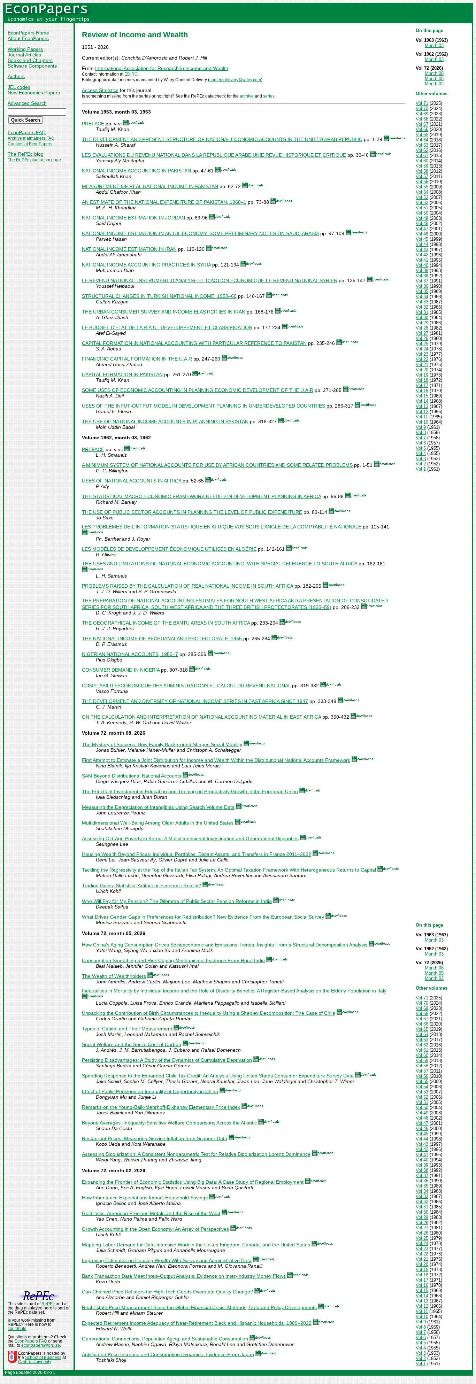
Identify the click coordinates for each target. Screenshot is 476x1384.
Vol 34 (422, 296)
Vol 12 (422, 411)
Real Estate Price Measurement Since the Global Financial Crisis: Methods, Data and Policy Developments (199, 1307)
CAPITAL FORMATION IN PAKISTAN (122, 374)
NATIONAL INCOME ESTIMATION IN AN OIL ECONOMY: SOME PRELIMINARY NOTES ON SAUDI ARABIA (200, 233)
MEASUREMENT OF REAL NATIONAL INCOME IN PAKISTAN (150, 186)
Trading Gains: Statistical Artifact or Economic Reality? (141, 885)
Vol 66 (422, 129)
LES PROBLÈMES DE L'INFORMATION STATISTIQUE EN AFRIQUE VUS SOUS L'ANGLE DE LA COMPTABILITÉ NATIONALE (221, 526)
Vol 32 (422, 307)
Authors (16, 76)
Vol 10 (422, 422)
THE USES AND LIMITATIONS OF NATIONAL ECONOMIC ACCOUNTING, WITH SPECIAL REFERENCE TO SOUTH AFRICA (219, 563)
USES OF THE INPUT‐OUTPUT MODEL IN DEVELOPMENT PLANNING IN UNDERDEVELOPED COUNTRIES (203, 406)
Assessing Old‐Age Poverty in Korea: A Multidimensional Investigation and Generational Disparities (190, 838)
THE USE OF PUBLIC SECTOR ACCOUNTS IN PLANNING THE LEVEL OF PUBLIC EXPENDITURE (192, 512)
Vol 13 (422, 406)
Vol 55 (422, 187)
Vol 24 (422, 348)
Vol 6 (421, 443)
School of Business (43, 1357)
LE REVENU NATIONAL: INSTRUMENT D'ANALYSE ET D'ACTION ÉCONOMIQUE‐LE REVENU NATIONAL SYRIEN (209, 280)
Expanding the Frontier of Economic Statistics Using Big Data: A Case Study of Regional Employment (193, 1182)
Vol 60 (422, 160)
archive (247, 96)
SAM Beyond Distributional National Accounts (131, 776)
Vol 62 (422, 150)
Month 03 (434, 45)
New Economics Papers (34, 92)
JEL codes (19, 87)
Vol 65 (422, 134)
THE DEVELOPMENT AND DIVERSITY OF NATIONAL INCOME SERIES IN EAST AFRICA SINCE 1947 (195, 701)
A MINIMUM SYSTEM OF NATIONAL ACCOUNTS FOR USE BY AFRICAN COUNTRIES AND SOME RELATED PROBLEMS (217, 465)
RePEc (48, 1304)
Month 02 (434, 83)
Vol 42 (422, 254)
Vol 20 (422, 369)
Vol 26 (422, 338)
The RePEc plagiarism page (34, 160)
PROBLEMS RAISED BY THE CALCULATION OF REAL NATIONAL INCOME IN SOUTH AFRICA (187, 586)
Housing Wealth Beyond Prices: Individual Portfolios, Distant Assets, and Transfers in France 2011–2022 (196, 854)
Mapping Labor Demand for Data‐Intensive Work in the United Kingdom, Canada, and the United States (196, 1244)
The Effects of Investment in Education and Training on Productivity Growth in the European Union (190, 791)
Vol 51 (422, 207)
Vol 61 (422, 155)
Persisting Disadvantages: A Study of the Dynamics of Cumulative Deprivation (167, 1060)
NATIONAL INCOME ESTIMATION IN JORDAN (133, 218)
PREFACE (93, 123)
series (269, 96)
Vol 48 (422, 223)
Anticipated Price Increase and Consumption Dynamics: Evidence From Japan (168, 1354)
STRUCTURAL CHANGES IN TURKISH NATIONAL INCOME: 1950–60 (159, 296)
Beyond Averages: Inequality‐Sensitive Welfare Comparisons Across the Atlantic (169, 1123)
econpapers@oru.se (40, 1345)
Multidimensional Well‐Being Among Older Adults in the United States (157, 823)
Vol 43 (422, 249)
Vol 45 (422, 239)
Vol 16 (422, 390)
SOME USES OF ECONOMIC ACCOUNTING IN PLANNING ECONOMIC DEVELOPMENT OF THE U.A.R (197, 390)
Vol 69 (422, 113)
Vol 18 (422, 380)
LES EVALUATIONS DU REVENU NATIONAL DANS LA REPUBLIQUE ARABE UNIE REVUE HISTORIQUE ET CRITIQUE (214, 155)
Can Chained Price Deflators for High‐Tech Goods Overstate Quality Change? (167, 1291)
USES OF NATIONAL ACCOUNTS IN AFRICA (131, 481)
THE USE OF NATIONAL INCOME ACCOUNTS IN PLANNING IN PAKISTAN (165, 421)
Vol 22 (422, 359)
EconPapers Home (28, 33)
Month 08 (434, 73)
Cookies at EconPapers (30, 144)
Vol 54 (422, 192)
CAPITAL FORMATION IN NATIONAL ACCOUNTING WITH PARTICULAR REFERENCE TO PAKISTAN (194, 343)
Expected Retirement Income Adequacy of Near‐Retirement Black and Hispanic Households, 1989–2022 (197, 1323)
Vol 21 (422, 364)
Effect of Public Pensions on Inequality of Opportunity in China (150, 1091)
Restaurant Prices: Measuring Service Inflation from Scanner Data (154, 1138)
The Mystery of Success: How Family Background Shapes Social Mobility (162, 744)
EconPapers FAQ (27, 132)
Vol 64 (422, 139)
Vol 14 (422, 401)
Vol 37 (422, 281)
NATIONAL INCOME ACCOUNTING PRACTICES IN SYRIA (146, 265)
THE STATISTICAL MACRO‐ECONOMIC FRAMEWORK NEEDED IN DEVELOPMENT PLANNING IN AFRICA (201, 496)
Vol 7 (421, 437)
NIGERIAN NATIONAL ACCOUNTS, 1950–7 (130, 654)
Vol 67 (422, 124)
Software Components (32, 66)
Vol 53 (422, 197)
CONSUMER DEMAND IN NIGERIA (121, 670)
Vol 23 (422, 354)
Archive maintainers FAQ (31, 138)
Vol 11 (422, 416)
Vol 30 (422, 317)
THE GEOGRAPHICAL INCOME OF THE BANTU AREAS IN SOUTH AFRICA (166, 623)
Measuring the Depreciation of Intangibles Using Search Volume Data (158, 807)
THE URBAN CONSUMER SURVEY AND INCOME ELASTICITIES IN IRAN (163, 312)
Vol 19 (422, 375)
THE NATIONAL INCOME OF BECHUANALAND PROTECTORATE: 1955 (162, 638)
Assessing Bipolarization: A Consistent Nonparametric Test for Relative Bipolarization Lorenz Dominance (196, 1154)
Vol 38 (422, 275)
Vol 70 (422, 108)
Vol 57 (422, 176)
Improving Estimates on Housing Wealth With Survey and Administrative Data (167, 1260)
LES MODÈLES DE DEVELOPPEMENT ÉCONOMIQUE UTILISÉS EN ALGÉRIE (169, 549)
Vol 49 (422, 218)
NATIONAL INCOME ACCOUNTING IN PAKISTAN (136, 170)
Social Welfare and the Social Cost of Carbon (131, 1044)
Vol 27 (422, 333)
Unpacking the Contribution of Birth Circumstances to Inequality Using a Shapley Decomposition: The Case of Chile (208, 1013)
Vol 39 (422, 270)
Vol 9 (421, 427)
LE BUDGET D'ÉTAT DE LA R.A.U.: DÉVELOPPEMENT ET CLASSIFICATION (167, 327)
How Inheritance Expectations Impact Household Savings (145, 1197)
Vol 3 (421, 458)
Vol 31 (422, 312)
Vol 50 (422, 213)
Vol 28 (422, 328)
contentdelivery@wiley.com (235, 80)
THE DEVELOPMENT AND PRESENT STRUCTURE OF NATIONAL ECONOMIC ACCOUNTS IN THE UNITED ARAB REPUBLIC (222, 139)
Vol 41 (422, 260)
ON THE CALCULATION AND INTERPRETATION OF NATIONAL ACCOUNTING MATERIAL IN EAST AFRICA (201, 717)
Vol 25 (422, 343)
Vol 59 (422, 166)
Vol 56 (422, 181)
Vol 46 (422, 234)
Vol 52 (422, 202)
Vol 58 (422, 171)
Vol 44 (422, 244)
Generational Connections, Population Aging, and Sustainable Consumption (165, 1339)
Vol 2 (421, 463)
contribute (17, 1329)
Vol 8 (421, 432)
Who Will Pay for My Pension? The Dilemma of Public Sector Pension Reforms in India (177, 901)
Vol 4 (421, 453)
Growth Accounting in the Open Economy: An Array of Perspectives (155, 1229)
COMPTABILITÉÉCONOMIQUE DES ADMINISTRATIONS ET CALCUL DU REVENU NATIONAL (186, 685)
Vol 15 (422, 396)
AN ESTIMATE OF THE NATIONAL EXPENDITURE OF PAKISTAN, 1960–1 (164, 202)
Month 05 (434, 78)
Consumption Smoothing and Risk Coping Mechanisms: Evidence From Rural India (173, 960)
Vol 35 (422, 291)
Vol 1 (421, 469)
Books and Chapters (30, 60)
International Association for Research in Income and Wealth (161, 68)
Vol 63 (422, 145)
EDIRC (131, 74)
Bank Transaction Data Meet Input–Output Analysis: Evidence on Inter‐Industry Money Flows (184, 1276)
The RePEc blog (26, 154)
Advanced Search (27, 103)
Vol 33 (422, 301)
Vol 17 (422, 385)
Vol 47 (422, 228)
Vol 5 (421, 448)
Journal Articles (24, 54)
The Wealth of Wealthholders (114, 976)
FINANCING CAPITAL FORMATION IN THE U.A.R (137, 359)
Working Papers (25, 49)
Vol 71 (422, 103)
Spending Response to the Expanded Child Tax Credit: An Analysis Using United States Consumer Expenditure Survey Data (218, 1075)
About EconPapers (28, 38)
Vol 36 (422, 286)
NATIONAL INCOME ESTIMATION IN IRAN (129, 249)
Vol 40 (422, 265)
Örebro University (34, 1362)
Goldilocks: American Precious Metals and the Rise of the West (151, 1213)
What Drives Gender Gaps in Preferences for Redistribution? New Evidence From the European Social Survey (203, 917)
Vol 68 (422, 119)
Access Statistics (100, 90)
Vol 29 (422, 322)
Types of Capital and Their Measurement (127, 1028)
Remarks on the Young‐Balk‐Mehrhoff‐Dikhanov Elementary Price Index (161, 1107)
